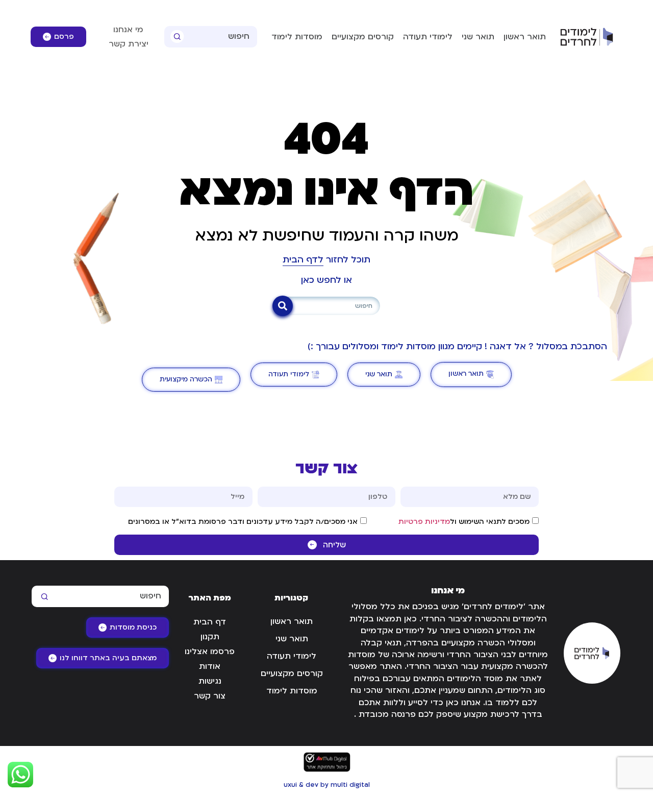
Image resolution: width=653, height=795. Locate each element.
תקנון (209, 636)
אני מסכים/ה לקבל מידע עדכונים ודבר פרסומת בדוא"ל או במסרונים (243, 521)
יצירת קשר (128, 44)
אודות (209, 666)
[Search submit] (177, 36)
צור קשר (209, 696)
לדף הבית (303, 260)
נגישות (209, 681)
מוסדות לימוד (296, 36)
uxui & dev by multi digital (327, 784)
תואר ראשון (525, 36)
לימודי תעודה (428, 36)
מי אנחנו (128, 29)
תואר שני (478, 36)
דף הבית (209, 622)
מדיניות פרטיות (424, 521)
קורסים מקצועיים (363, 36)
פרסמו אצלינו (210, 651)
